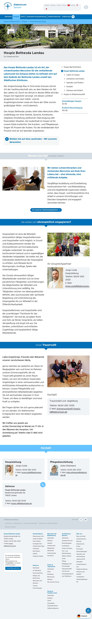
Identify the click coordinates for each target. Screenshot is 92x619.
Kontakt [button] (47, 5)
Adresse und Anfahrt (74, 90)
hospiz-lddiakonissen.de (21, 504)
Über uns (79, 534)
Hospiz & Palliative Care (11, 21)
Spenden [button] (53, 5)
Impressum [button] (8, 523)
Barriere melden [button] (10, 527)
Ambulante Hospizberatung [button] (36, 16)
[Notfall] (46, 9)
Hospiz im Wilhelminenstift (74, 94)
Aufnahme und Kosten (75, 79)
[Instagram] (77, 5)
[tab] (31, 140)
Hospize (24, 21)
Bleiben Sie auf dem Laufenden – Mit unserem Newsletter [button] (33, 140)
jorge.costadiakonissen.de (78, 286)
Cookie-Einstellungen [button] (30, 523)
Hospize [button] (16, 16)
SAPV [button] (23, 16)
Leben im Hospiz (73, 75)
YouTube (72, 5)
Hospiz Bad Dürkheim (72, 67)
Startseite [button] (8, 16)
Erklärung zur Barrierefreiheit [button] (48, 523)
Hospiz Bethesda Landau (38, 21)
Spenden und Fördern (75, 83)
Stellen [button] (59, 5)
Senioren (36, 565)
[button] (81, 519)
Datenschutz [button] (18, 523)
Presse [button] (64, 5)
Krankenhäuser (38, 534)
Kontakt (69, 87)
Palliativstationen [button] (54, 16)
